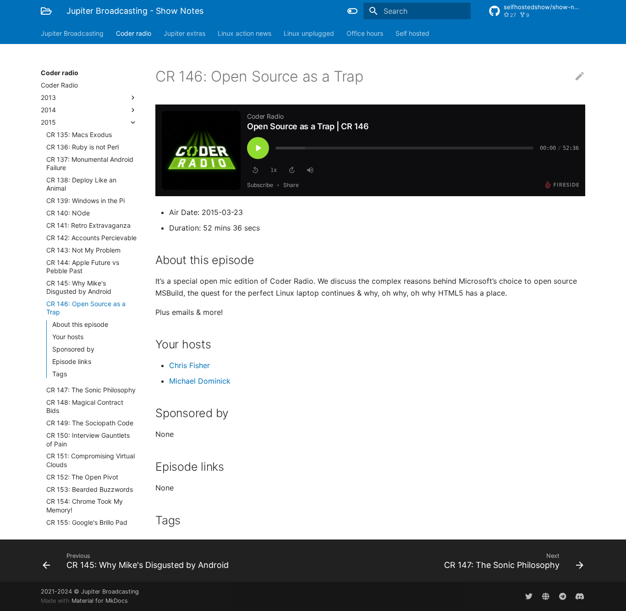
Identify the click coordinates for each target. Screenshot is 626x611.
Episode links (71, 361)
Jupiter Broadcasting (72, 33)
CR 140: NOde (68, 213)
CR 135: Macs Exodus (79, 134)
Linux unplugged (309, 33)
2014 (48, 110)
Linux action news (244, 33)
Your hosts (67, 337)
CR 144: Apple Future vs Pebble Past (82, 267)
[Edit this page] (579, 77)
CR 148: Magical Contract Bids (84, 406)
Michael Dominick (200, 380)
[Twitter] (529, 596)
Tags (59, 374)
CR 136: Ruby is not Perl (82, 147)
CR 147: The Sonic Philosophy (91, 390)
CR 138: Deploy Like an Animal (81, 184)
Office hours (364, 33)
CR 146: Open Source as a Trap (86, 308)
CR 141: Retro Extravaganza (88, 225)
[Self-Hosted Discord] (579, 596)
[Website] (545, 596)
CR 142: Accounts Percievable (91, 238)
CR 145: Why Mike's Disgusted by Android (78, 287)
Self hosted (412, 33)
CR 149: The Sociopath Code (89, 423)
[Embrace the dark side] (352, 11)
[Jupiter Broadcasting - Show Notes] (46, 11)
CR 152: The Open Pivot (82, 477)
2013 (48, 97)
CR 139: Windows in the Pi (85, 200)
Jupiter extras (184, 33)
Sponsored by (73, 349)
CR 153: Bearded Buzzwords (89, 489)
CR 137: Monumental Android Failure (89, 163)
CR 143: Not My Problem (83, 250)
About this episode (80, 324)
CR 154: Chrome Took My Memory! (84, 505)
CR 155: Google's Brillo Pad (86, 522)
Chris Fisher (189, 365)
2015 (48, 122)
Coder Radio (59, 85)
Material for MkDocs (99, 600)
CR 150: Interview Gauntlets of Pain (88, 439)
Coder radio (133, 33)
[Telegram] (562, 596)
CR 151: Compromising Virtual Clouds (90, 460)
